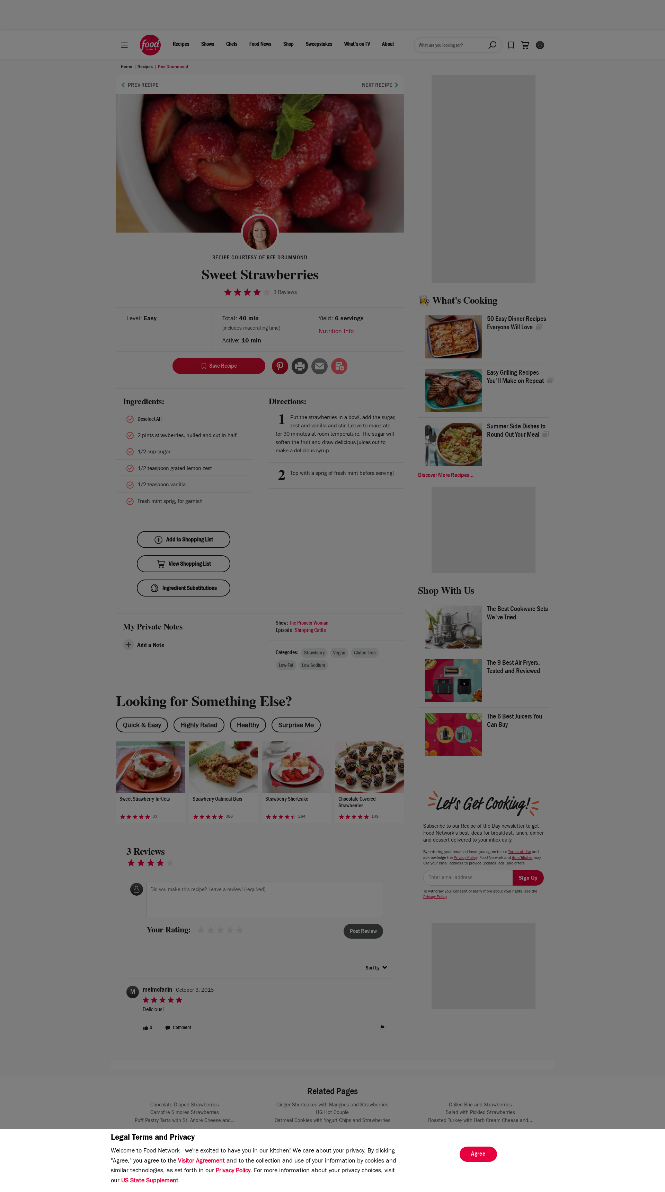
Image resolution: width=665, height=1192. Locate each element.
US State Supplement (149, 1181)
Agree (478, 1154)
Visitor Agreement (201, 1161)
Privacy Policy (233, 1171)
